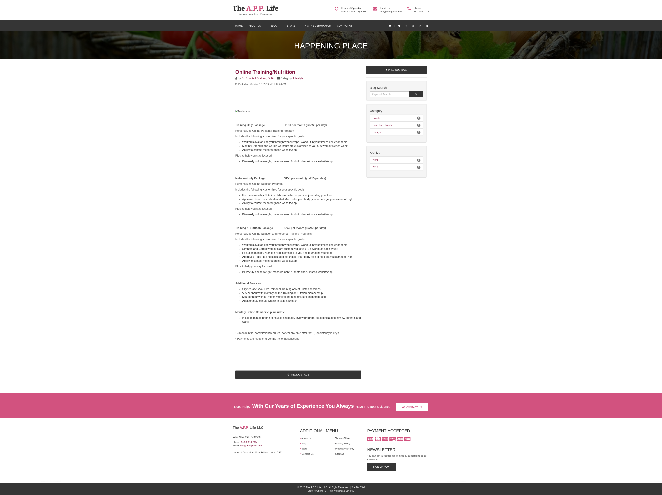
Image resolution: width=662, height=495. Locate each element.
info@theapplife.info (391, 11)
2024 (375, 160)
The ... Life (255, 8)
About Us (306, 438)
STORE (291, 25)
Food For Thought (383, 125)
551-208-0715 (249, 442)
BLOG (274, 25)
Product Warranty (344, 448)
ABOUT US (255, 25)
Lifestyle (298, 78)
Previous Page (299, 374)
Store (304, 448)
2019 (375, 167)
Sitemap (339, 453)
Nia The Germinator (318, 25)
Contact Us (345, 25)
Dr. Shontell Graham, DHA (258, 78)
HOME (239, 25)
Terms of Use (342, 438)
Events (376, 118)
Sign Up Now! (381, 466)
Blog (304, 443)
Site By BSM (358, 487)
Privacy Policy (342, 443)
